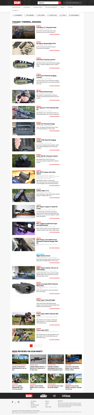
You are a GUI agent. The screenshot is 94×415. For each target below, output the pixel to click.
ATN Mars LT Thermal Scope (46, 27)
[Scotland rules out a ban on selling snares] (56, 378)
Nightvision (51, 176)
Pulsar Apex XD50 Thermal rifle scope (47, 314)
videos (64, 15)
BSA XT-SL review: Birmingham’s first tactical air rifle (17, 387)
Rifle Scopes (39, 175)
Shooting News (16, 7)
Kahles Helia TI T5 (42, 191)
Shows (48, 178)
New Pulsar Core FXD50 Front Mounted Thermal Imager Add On (47, 241)
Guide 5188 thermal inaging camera (46, 141)
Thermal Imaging (39, 29)
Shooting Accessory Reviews (19, 365)
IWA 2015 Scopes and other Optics (46, 173)
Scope (37, 288)
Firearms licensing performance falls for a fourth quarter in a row (55, 368)
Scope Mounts (45, 175)
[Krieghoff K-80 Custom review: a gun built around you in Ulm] (73, 378)
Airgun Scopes (52, 177)
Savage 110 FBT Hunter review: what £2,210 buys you (37, 387)
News (37, 245)
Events (45, 178)
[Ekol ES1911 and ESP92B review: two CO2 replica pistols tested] (73, 359)
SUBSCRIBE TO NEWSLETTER (72, 2)
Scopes (46, 177)
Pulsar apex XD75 (42, 330)
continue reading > (54, 34)
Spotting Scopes (39, 178)
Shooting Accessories (51, 7)
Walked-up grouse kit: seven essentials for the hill (19, 368)
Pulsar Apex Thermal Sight (45, 300)
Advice (62, 7)
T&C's (46, 405)
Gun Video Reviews (35, 405)
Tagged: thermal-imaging (26, 22)
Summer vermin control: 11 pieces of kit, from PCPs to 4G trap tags (38, 368)
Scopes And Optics (48, 29)
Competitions (53, 15)
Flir (53, 93)
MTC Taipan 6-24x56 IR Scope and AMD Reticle (46, 224)
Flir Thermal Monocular (44, 92)
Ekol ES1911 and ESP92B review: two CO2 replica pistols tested (72, 368)
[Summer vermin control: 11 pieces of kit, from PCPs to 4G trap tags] (38, 359)
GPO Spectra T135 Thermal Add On (47, 108)
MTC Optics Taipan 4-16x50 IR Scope (46, 207)
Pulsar (41, 288)
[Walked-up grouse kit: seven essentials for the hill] (20, 359)
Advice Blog (56, 176)
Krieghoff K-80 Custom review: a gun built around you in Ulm (73, 387)
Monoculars (51, 175)
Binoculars (46, 176)
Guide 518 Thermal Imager (45, 124)
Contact (47, 403)
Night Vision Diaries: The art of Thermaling (47, 268)
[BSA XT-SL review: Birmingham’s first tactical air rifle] (20, 378)
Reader (75, 15)
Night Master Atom (43, 256)
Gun (18, 15)
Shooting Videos (38, 7)
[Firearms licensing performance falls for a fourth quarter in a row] (56, 359)
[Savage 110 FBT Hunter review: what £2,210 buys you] (38, 378)
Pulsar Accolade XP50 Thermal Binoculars (47, 285)
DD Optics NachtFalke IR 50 (46, 43)
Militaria (70, 7)
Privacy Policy (48, 406)
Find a (30, 15)
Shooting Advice (34, 365)
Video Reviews (40, 254)
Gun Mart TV (15, 10)
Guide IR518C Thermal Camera (47, 156)
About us (47, 401)
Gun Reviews (26, 7)
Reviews (38, 26)
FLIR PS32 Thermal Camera (45, 59)
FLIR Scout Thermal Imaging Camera (46, 76)
